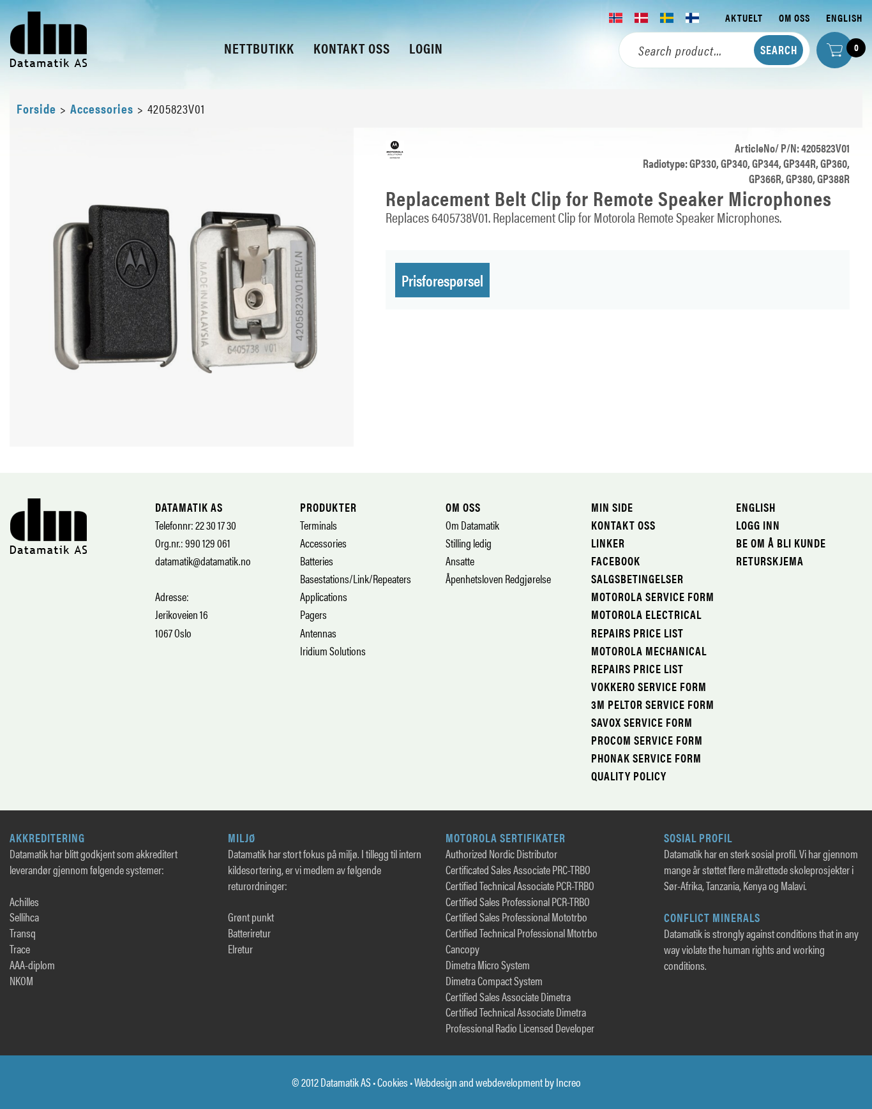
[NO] (616, 18)
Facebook (615, 561)
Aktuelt (744, 17)
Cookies (392, 1082)
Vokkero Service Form (649, 686)
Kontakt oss (623, 525)
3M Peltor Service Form (652, 704)
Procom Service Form (647, 740)
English (844, 17)
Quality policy (628, 776)
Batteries (316, 561)
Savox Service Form (642, 722)
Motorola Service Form (652, 596)
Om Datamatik (472, 525)
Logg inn (758, 525)
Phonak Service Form (646, 758)
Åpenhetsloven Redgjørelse (498, 578)
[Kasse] (834, 50)
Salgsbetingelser (637, 578)
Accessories (101, 108)
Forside (36, 108)
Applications (323, 596)
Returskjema (770, 561)
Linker (608, 543)
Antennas (318, 633)
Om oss (794, 17)
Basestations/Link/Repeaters (355, 578)
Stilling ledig (469, 543)
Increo (568, 1082)
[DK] (642, 18)
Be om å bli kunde (781, 543)
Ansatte (460, 561)
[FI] (693, 18)
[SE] (667, 18)
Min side (612, 507)
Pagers (313, 614)
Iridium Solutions (333, 651)
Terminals (318, 525)
